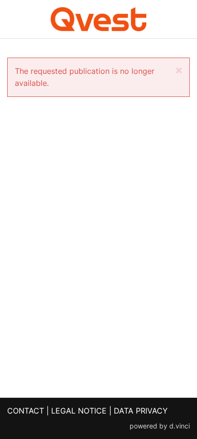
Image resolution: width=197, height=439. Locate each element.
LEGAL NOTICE (79, 410)
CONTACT (25, 410)
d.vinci (179, 426)
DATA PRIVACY (141, 410)
